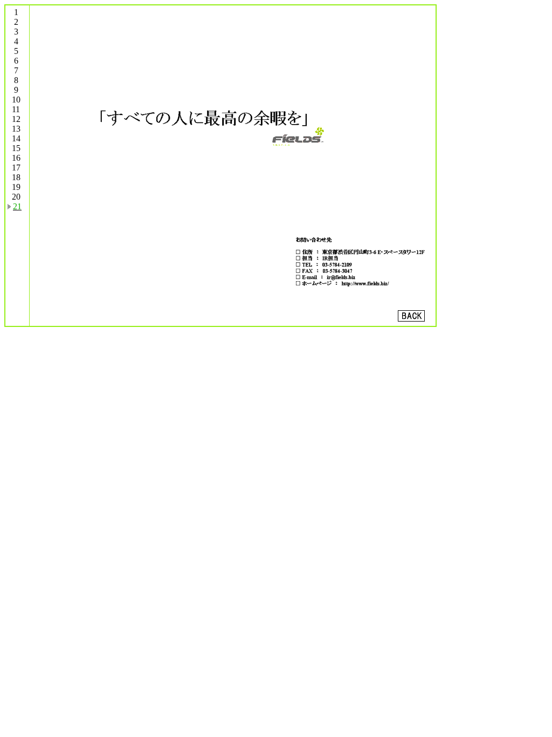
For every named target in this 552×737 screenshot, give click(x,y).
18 (16, 177)
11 (16, 109)
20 (16, 196)
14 (16, 138)
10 (16, 99)
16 (16, 157)
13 (16, 128)
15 (16, 148)
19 (16, 187)
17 (16, 167)
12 (16, 119)
